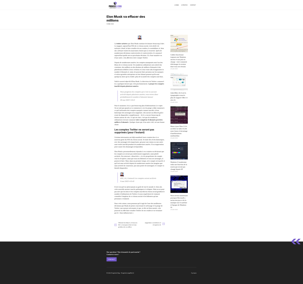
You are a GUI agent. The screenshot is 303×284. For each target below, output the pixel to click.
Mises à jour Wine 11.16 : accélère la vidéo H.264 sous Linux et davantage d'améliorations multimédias (179, 131)
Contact (193, 5)
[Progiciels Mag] (115, 5)
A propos (184, 5)
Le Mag (176, 5)
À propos (193, 273)
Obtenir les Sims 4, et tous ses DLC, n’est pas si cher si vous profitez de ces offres (127, 225)
